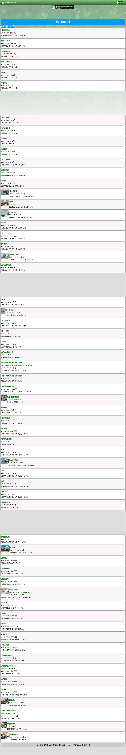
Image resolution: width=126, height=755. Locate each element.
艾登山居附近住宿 (63, 22)
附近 (121, 3)
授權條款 (87, 745)
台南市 (3, 27)
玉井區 (10, 27)
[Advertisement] (63, 14)
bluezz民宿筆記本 (11, 2)
